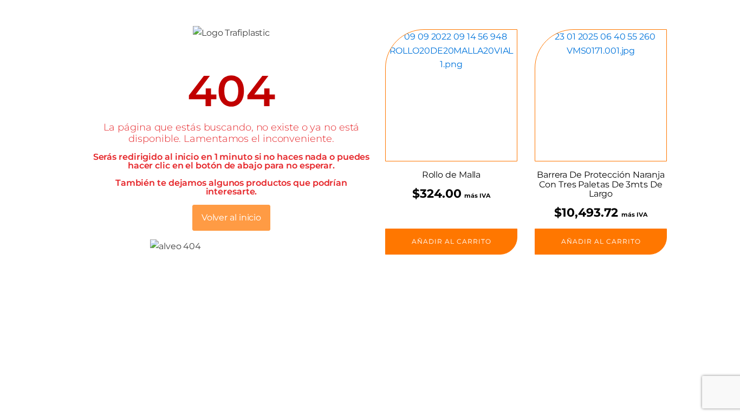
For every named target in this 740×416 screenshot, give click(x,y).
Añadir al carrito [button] (451, 241)
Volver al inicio (231, 217)
